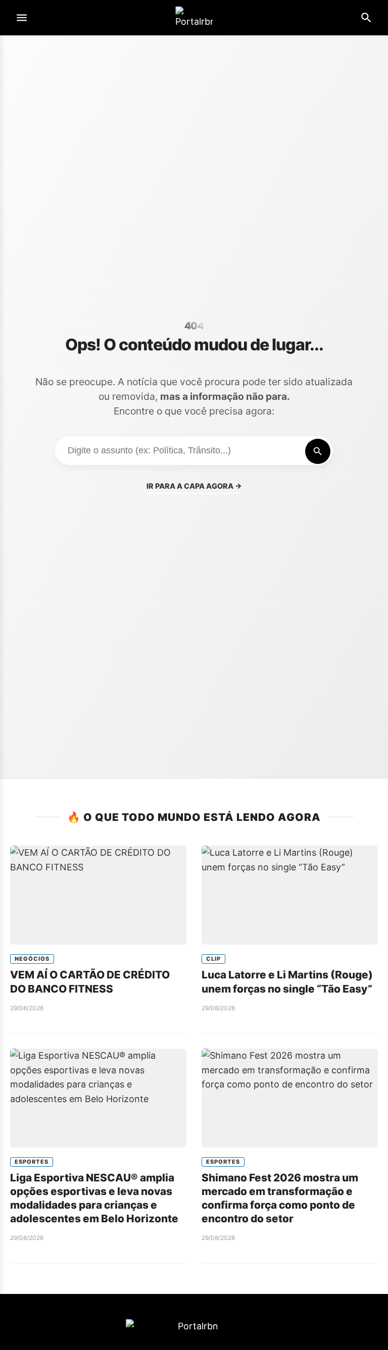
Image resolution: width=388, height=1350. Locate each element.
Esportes (31, 1161)
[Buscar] (317, 451)
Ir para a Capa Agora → (194, 486)
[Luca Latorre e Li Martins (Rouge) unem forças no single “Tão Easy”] (290, 895)
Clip (213, 958)
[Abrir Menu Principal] (21, 17)
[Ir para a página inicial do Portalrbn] (194, 18)
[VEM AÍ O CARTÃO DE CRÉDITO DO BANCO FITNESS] (98, 895)
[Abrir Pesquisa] (366, 17)
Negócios (32, 958)
